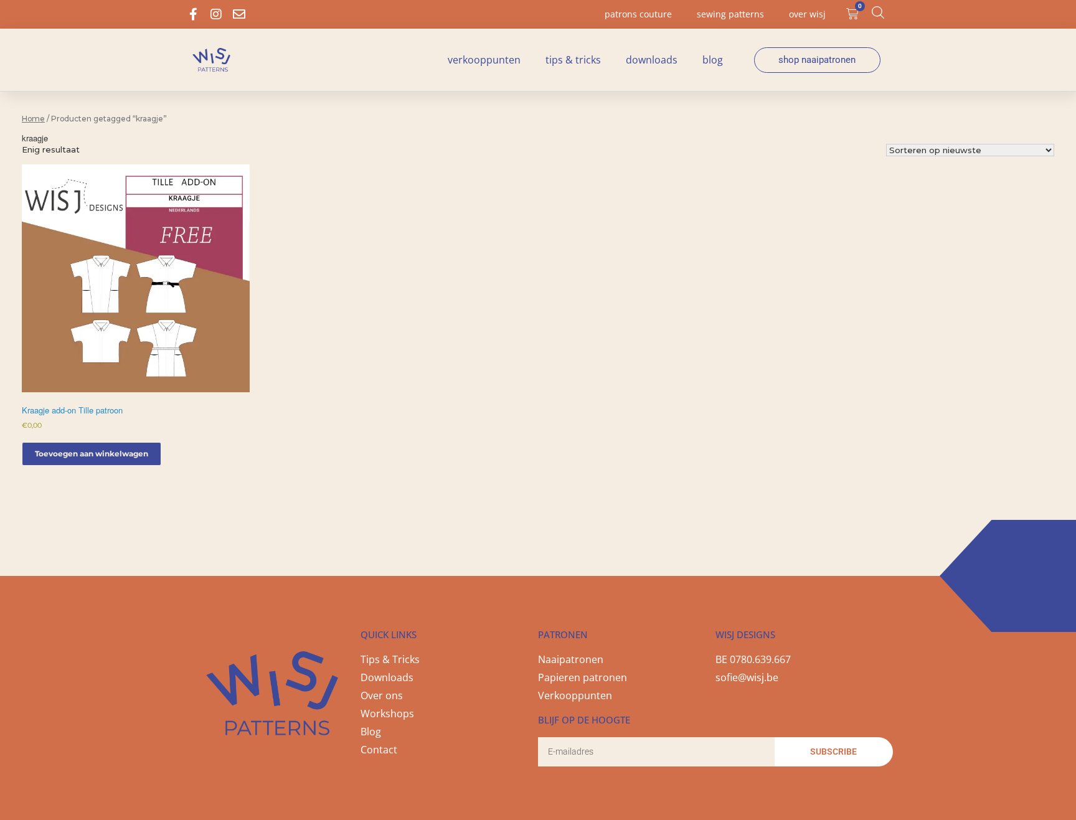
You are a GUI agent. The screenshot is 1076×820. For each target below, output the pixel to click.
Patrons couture (638, 14)
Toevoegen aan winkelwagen (91, 453)
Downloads (651, 60)
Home (33, 118)
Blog (712, 60)
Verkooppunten (484, 60)
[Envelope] (239, 14)
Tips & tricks (573, 60)
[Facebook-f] (193, 14)
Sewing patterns (730, 14)
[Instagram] (216, 14)
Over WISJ (807, 14)
